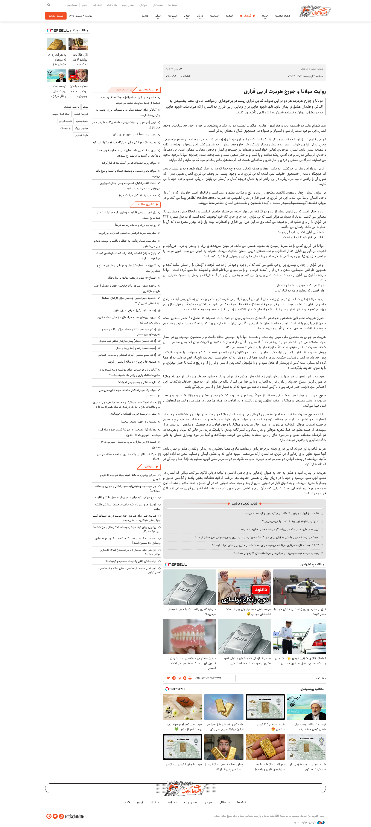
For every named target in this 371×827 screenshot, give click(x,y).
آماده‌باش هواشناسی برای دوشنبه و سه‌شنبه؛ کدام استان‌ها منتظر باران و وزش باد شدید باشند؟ (130, 372)
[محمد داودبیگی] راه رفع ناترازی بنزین (134, 310)
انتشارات (97, 5)
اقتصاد (229, 16)
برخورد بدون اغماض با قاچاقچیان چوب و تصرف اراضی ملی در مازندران (127, 288)
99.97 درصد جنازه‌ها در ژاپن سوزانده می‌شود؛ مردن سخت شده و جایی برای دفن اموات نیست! (265, 545)
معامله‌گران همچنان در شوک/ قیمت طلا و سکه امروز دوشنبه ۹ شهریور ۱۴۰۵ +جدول (129, 432)
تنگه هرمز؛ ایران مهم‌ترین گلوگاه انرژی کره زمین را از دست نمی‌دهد (281, 513)
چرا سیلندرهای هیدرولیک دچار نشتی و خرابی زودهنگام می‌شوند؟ (127, 488)
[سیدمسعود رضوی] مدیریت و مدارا (136, 348)
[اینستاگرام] (61, 816)
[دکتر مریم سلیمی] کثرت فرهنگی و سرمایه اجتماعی (127, 354)
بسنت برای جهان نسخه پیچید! (138, 421)
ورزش (200, 16)
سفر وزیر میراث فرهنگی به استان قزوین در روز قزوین (127, 232)
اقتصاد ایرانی (65, 121)
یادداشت (112, 5)
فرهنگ (247, 16)
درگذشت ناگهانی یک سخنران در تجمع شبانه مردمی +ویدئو (129, 456)
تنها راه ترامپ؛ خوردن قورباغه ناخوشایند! (132, 413)
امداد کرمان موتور (61, 114)
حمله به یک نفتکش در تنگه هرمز (137, 195)
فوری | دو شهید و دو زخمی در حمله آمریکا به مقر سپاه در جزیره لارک (127, 125)
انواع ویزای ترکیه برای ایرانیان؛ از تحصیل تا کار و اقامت (125, 497)
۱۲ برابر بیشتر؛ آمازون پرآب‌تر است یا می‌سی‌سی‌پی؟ (290, 521)
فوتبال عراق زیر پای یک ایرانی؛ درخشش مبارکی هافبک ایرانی (128, 506)
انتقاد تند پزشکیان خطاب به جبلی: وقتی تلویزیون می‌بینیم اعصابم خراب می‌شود (130, 186)
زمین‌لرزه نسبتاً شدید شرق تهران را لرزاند (133, 134)
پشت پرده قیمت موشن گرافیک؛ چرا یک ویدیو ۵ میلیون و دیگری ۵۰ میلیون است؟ (127, 540)
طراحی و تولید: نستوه (305, 822)
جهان (187, 16)
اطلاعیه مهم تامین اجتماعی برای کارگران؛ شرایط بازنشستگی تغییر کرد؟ (131, 301)
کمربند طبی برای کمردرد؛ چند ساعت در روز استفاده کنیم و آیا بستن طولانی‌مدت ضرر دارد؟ (127, 517)
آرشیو (85, 5)
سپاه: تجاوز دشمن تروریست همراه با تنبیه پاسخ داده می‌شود (128, 173)
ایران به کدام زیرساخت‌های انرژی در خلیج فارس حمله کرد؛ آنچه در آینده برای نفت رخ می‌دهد (128, 153)
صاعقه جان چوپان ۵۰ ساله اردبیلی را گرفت (132, 361)
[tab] (149, 90)
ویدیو (145, 16)
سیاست (214, 16)
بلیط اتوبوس (81, 135)
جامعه (265, 16)
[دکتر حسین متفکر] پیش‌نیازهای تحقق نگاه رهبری (127, 341)
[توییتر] (55, 816)
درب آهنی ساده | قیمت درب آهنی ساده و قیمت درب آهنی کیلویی (129, 570)
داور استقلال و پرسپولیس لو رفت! (137, 382)
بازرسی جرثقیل (71, 107)
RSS (127, 802)
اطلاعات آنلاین (315, 10)
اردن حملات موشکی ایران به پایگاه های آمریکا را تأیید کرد (124, 142)
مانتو (85, 107)
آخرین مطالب (145, 204)
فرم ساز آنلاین (81, 114)
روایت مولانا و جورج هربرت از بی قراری (285, 91)
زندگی (158, 16)
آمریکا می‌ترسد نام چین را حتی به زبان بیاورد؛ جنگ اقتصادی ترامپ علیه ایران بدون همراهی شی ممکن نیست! (257, 537)
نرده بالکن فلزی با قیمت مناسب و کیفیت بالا (130, 561)
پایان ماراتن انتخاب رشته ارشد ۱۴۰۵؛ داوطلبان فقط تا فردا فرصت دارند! (128, 256)
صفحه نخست (282, 16)
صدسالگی (157, 5)
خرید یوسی (82, 121)
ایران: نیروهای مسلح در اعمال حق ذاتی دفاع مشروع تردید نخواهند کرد (129, 320)
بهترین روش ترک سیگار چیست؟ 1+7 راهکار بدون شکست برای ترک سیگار (127, 529)
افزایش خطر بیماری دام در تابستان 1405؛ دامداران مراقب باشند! (130, 552)
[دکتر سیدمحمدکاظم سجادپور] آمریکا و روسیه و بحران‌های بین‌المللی (131, 331)
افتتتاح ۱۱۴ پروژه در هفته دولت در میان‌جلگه (131, 277)
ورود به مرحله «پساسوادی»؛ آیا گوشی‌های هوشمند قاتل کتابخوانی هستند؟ (276, 553)
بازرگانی (149, 467)
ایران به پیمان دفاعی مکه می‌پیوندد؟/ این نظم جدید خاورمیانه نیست (279, 529)
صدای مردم (128, 5)
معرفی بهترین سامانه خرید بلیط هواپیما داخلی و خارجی (130, 477)
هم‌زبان (143, 5)
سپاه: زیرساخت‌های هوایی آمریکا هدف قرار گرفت (129, 162)
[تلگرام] (49, 816)
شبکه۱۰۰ (172, 5)
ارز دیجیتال (65, 128)
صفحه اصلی (317, 69)
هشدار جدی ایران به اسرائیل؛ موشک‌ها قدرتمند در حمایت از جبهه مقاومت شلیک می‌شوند (130, 100)
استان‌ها (172, 16)
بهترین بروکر (81, 128)
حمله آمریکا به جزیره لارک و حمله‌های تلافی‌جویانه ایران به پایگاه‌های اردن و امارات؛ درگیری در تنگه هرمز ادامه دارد (127, 404)
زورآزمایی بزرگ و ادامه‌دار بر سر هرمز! (135, 225)
